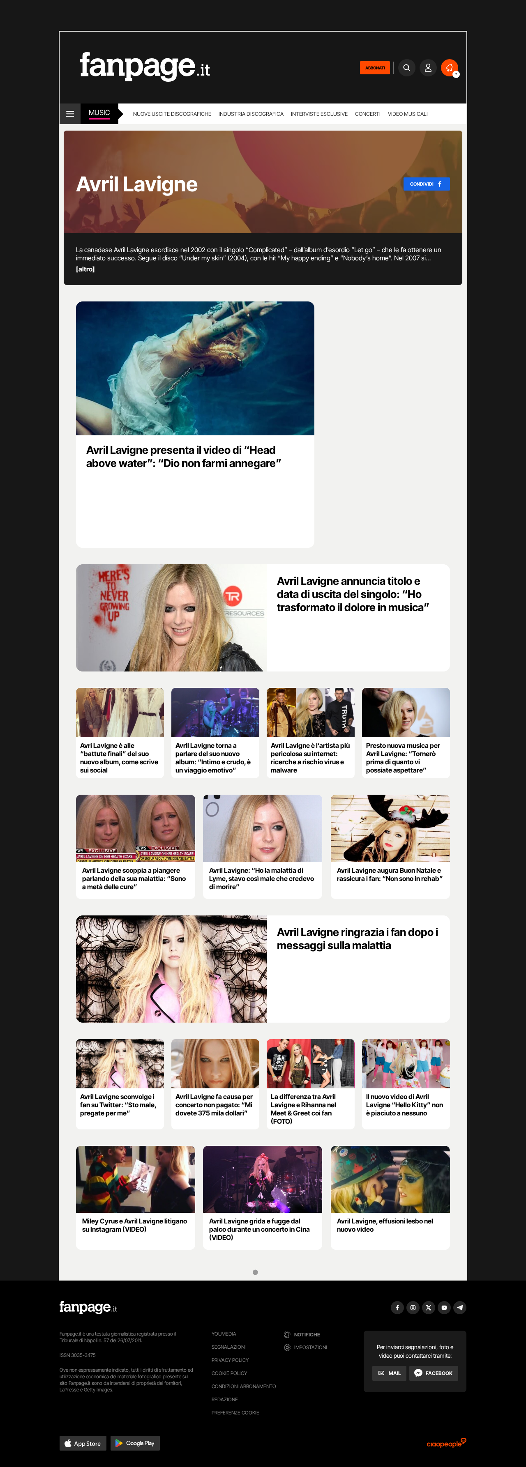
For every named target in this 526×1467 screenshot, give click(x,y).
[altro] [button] (85, 269)
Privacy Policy (230, 1360)
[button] (83, 1443)
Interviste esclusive (319, 113)
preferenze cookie (235, 1413)
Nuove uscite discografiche (172, 113)
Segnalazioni (229, 1347)
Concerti (368, 113)
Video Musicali (408, 113)
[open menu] (70, 113)
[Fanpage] (88, 1307)
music (99, 112)
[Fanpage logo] (135, 67)
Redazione (225, 1399)
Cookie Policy (229, 1373)
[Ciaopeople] (446, 1445)
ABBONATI (375, 67)
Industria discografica (251, 113)
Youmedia (224, 1334)
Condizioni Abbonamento (244, 1386)
